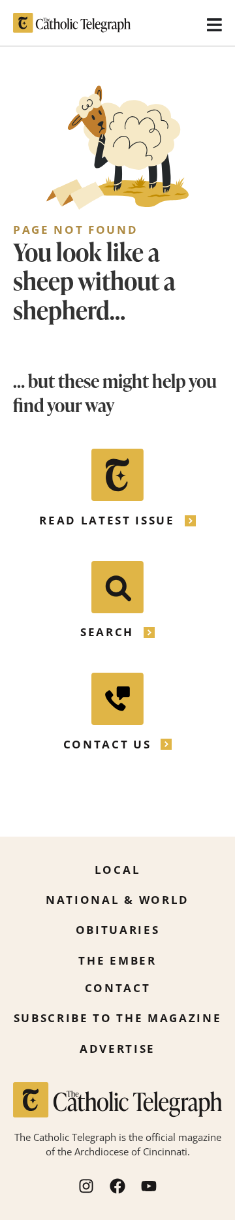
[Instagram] (86, 1186)
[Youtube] (149, 1186)
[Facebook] (117, 1186)
